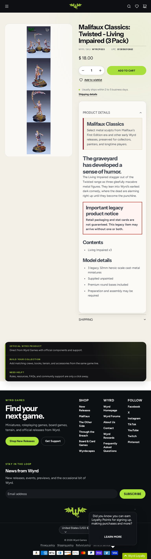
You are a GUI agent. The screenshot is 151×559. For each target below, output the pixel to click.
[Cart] (145, 6)
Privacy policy (48, 545)
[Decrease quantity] (83, 70)
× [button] (135, 509)
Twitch (132, 436)
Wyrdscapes (87, 451)
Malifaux (84, 416)
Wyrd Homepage (110, 408)
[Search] (129, 6)
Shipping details (88, 94)
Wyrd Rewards (108, 435)
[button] (117, 556)
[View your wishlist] (137, 6)
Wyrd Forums (111, 416)
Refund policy (83, 545)
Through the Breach (86, 433)
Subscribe (132, 494)
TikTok (132, 424)
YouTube (133, 430)
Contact (108, 428)
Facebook (134, 406)
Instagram (134, 418)
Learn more (113, 537)
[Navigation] (6, 6)
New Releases (84, 408)
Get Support (53, 441)
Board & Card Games (87, 443)
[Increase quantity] (100, 70)
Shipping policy (65, 545)
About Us (109, 422)
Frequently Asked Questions (110, 447)
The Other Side (85, 424)
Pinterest (134, 442)
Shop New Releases (22, 441)
